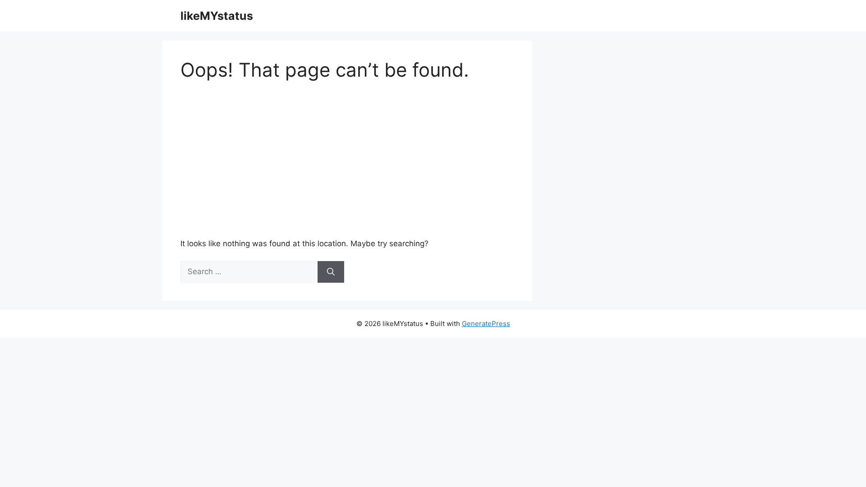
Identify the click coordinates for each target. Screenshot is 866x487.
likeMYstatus (216, 16)
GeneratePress (486, 323)
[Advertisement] (451, 159)
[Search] (331, 272)
